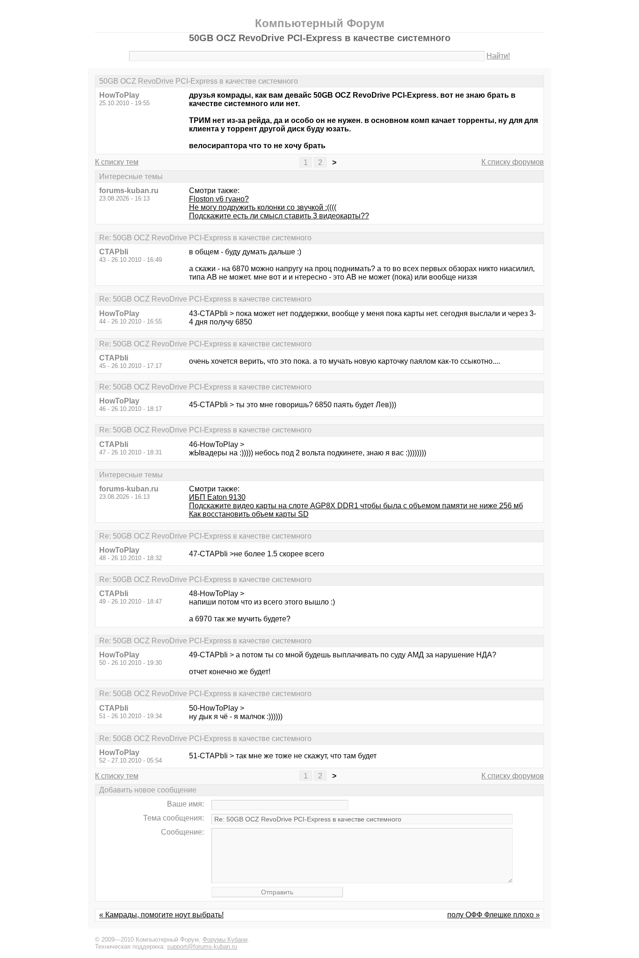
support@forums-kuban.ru (202, 946)
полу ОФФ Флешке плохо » (493, 915)
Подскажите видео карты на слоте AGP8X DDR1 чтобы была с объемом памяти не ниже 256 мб (356, 506)
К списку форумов (512, 162)
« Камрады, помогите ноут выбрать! (161, 915)
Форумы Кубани (225, 939)
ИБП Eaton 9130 (217, 497)
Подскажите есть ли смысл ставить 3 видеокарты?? (279, 216)
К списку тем (116, 162)
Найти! (498, 56)
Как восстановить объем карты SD (249, 514)
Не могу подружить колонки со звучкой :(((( (262, 207)
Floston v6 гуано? (219, 199)
